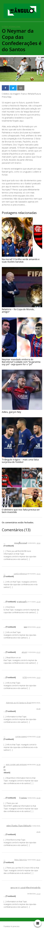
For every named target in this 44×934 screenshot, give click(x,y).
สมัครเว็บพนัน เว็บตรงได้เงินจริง (18, 826)
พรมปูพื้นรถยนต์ (20, 543)
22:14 (38, 627)
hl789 (25, 677)
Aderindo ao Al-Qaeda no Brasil (18, 702)
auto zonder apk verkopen (16, 764)
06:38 (38, 764)
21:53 (38, 894)
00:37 (38, 860)
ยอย (25, 627)
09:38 (38, 709)
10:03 (38, 677)
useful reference (20, 573)
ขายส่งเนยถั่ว (22, 601)
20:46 (38, 832)
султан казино (21, 736)
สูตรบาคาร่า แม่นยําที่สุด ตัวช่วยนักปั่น (25, 887)
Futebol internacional (11, 26)
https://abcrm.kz (20, 859)
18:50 (38, 543)
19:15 (38, 574)
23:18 (38, 602)
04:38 (38, 798)
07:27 (38, 652)
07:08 (38, 736)
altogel (24, 652)
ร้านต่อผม (23, 798)
